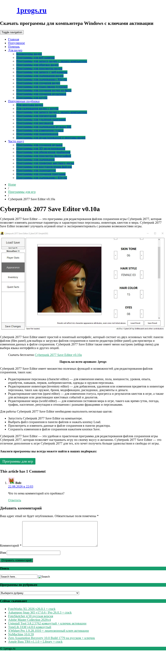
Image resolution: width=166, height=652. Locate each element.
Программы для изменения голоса (40, 130)
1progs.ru (32, 10)
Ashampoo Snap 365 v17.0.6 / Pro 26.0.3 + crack (40, 612)
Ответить (14, 500)
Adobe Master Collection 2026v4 (29, 619)
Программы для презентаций (36, 115)
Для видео (15, 50)
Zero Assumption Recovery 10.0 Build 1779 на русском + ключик (51, 638)
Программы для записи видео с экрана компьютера (51, 61)
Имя (3, 552)
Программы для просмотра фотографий (43, 156)
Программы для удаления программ (41, 119)
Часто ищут (16, 141)
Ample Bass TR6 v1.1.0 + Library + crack (35, 641)
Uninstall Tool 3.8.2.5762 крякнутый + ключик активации (47, 623)
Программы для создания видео (38, 83)
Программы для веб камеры (35, 57)
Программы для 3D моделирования (40, 148)
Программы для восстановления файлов (44, 166)
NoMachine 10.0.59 (21, 634)
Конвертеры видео (29, 54)
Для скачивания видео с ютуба (37, 108)
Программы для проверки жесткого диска (45, 163)
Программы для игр (22, 192)
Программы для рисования (34, 123)
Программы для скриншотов (36, 170)
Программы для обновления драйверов (43, 152)
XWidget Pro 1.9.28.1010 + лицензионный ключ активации (48, 630)
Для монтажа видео (29, 105)
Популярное (16, 43)
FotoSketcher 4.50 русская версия (30, 616)
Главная (13, 39)
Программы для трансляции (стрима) (42, 86)
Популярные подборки (24, 101)
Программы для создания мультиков (41, 94)
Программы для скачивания (35, 159)
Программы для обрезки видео (37, 65)
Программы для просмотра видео (39, 68)
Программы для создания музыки (39, 145)
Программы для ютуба (31, 97)
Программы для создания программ (41, 174)
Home (12, 184)
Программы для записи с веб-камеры (41, 72)
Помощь (14, 46)
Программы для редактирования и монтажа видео (50, 137)
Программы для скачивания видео (40, 75)
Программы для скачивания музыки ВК (43, 126)
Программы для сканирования (37, 134)
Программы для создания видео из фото (43, 90)
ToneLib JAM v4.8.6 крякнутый (29, 627)
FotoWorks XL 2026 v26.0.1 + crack (31, 609)
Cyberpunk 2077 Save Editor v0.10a (58, 355)
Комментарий (10, 545)
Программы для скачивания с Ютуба (41, 79)
